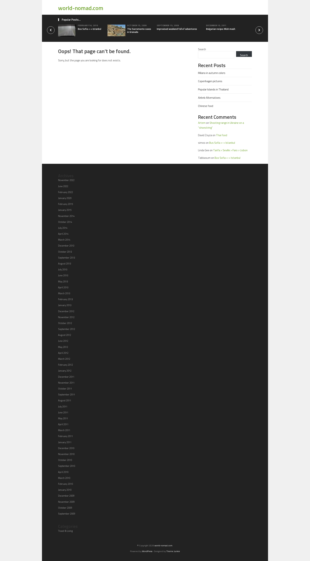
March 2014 (64, 239)
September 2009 (66, 513)
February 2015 (65, 204)
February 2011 (65, 436)
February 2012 (65, 365)
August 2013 (64, 263)
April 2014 (63, 234)
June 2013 (63, 275)
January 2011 (64, 442)
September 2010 (66, 466)
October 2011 (65, 388)
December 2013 (66, 245)
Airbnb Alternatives (209, 98)
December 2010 (66, 448)
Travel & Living (65, 531)
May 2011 (63, 418)
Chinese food (205, 106)
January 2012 (64, 370)
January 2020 (64, 198)
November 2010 (66, 454)
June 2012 (63, 341)
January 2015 (64, 210)
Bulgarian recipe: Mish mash (220, 29)
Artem (202, 123)
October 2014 (65, 222)
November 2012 (66, 317)
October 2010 (65, 460)
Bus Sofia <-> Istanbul (89, 29)
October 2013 (65, 251)
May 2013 (63, 281)
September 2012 (66, 329)
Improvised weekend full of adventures (177, 29)
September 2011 (66, 394)
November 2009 (66, 502)
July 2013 (62, 269)
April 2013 (63, 287)
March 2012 (64, 359)
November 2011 (66, 382)
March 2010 (64, 478)
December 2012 (66, 311)
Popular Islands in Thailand (213, 89)
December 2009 (66, 495)
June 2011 (63, 412)
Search (202, 49)
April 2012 (63, 353)
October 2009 (65, 508)
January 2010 (64, 490)
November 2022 (66, 180)
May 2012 (63, 347)
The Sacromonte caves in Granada (139, 30)
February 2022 (65, 192)
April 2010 (63, 472)
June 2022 (63, 186)
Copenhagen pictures (210, 81)
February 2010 (65, 484)
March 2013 (64, 293)
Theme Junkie (173, 551)
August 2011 (64, 400)
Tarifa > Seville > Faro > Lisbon (230, 150)
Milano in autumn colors (211, 73)
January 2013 (64, 305)
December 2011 (66, 377)
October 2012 (65, 323)
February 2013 (65, 299)
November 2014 (66, 216)
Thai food (221, 135)
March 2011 (64, 430)
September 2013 (66, 257)
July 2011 (62, 406)
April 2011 (63, 424)
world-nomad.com (80, 8)
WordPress (147, 551)
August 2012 (64, 335)
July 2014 (62, 228)
